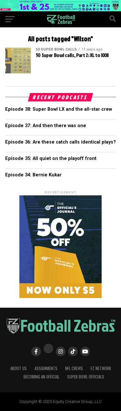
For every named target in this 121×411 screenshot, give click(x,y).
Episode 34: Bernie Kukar (33, 175)
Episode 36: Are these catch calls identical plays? (60, 142)
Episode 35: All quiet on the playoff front (50, 158)
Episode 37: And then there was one (45, 125)
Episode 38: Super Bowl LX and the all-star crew (58, 109)
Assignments (46, 368)
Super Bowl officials (85, 377)
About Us (18, 368)
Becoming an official (41, 377)
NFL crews (74, 368)
